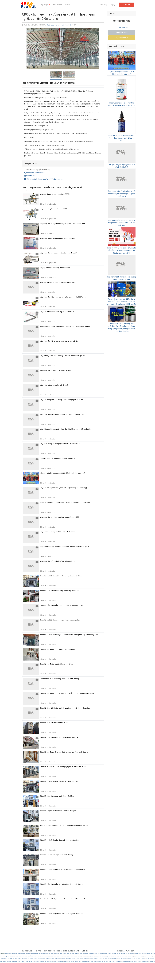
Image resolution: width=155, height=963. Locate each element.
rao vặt (7, 953)
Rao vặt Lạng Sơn (4, 961)
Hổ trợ (38, 951)
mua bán (28, 953)
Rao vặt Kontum (85, 958)
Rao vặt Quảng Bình (86, 961)
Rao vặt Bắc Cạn (148, 953)
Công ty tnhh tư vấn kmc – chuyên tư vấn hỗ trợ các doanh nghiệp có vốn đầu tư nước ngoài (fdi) (121, 250)
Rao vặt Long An (22, 961)
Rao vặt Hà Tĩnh (129, 956)
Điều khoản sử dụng (52, 951)
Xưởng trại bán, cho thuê (55, 25)
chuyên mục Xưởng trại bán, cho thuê (62, 187)
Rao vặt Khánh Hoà (66, 958)
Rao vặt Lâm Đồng (103, 958)
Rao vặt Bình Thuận (59, 956)
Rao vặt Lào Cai (13, 961)
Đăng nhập (103, 5)
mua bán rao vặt (43, 953)
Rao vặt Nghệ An (39, 961)
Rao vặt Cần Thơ (111, 953)
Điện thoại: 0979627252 (35, 173)
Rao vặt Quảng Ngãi (106, 961)
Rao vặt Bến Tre (29, 956)
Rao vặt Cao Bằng (86, 956)
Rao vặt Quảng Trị (126, 961)
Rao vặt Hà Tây (121, 956)
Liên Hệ (85, 951)
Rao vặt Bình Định (68, 956)
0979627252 (123, 38)
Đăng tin (127, 5)
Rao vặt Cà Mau (77, 956)
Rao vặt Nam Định (30, 961)
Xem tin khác (31, 176)
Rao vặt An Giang (120, 953)
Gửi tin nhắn (123, 32)
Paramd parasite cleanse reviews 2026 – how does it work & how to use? (121, 138)
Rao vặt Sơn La (144, 961)
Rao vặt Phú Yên (76, 961)
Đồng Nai (68, 25)
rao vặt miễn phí (13, 953)
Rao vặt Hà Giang (103, 956)
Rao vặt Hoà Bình (47, 958)
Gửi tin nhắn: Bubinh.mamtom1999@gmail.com (44, 179)
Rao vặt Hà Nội (76, 953)
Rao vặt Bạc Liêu (11, 956)
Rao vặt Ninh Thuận (58, 961)
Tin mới (67, 5)
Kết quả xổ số (57, 5)
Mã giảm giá (44, 5)
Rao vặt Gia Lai (95, 956)
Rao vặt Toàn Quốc (67, 953)
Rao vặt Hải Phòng (102, 953)
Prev (25, 49)
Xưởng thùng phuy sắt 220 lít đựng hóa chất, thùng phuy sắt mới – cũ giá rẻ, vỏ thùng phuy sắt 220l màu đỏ (121, 301)
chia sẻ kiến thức (58, 953)
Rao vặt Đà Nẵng (84, 953)
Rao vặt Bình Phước (49, 956)
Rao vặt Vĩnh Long (129, 953)
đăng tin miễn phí (22, 953)
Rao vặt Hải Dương (138, 956)
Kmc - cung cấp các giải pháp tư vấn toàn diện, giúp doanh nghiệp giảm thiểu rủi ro (122, 193)
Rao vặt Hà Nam (112, 956)
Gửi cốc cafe (27, 951)
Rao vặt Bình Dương (39, 956)
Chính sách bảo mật (71, 951)
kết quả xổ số (50, 953)
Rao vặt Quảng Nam (96, 961)
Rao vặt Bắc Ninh (20, 956)
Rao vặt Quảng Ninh (116, 961)
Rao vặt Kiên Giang (76, 958)
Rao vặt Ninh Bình (48, 961)
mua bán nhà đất (35, 953)
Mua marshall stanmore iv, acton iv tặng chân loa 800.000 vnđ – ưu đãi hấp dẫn (121, 222)
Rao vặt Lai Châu (93, 958)
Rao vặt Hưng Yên (56, 958)
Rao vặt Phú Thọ (68, 961)
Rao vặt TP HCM (93, 953)
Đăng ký (112, 5)
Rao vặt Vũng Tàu (139, 953)
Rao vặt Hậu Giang (38, 958)
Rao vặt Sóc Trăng (135, 961)
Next (101, 49)
